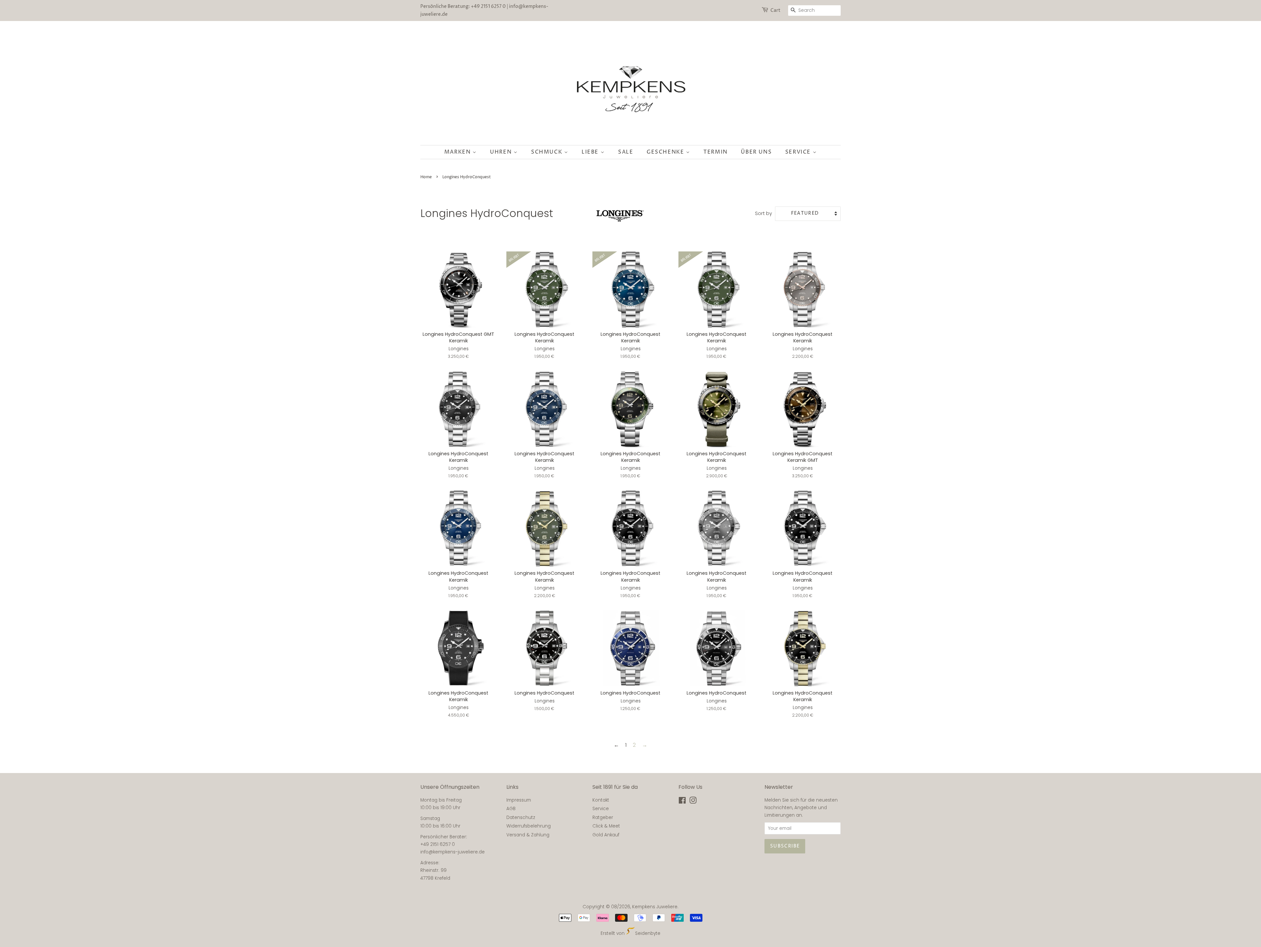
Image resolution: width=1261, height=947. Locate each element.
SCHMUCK (547, 152)
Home (426, 177)
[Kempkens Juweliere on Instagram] (693, 802)
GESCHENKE (666, 152)
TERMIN (715, 152)
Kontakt (600, 800)
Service (799, 152)
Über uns (756, 152)
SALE (625, 152)
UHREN (502, 152)
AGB (511, 809)
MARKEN (458, 152)
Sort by (763, 213)
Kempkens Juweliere (654, 907)
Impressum (518, 800)
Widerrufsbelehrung (528, 826)
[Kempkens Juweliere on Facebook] (682, 802)
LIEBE (591, 152)
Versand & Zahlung (527, 835)
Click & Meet (606, 826)
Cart (775, 10)
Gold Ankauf (605, 835)
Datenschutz (520, 817)
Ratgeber (602, 817)
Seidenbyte (647, 933)
